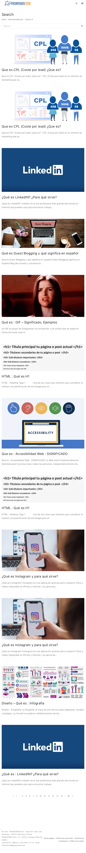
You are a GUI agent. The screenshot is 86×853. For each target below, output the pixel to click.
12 (53, 796)
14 (62, 796)
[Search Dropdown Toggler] (76, 3)
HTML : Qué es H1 (15, 376)
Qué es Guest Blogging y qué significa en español (40, 253)
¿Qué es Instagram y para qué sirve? (30, 576)
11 (49, 796)
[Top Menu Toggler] (82, 3)
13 (57, 796)
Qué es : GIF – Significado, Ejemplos (29, 322)
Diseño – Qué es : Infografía (23, 703)
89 (69, 796)
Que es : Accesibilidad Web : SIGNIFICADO (35, 454)
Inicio (4, 19)
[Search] (82, 26)
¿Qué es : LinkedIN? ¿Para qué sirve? (30, 774)
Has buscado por (15, 19)
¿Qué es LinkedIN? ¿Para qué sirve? (29, 197)
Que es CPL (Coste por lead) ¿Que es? (31, 70)
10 (45, 796)
